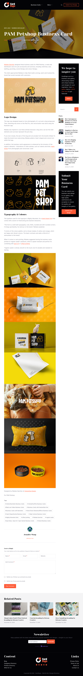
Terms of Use (75, 663)
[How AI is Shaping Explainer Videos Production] (61, 141)
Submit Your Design (71, 5)
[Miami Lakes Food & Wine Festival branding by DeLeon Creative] (15, 609)
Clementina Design (30, 491)
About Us (76, 665)
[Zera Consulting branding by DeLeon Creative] (67, 609)
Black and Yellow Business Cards (14, 507)
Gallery (69, 98)
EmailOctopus (45, 646)
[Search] (61, 5)
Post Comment (10, 586)
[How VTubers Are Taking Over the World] (61, 151)
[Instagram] (36, 664)
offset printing (25, 243)
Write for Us (8, 668)
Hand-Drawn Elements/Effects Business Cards (39, 510)
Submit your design (68, 211)
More (49, 5)
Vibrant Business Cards (44, 520)
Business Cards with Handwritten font (37, 507)
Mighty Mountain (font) (11, 517)
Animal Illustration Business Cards (14, 504)
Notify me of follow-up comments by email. (19, 577)
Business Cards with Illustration (14, 510)
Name (7, 556)
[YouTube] (46, 664)
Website (43, 556)
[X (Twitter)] (41, 664)
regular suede (49, 517)
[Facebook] (39, 664)
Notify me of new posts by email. (16, 581)
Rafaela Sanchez (9, 64)
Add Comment (9, 562)
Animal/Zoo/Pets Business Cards (36, 504)
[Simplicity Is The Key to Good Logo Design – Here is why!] (61, 132)
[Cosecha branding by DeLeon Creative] (41, 609)
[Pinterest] (43, 664)
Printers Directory (9, 665)
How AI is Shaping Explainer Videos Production (70, 141)
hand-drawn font (47, 218)
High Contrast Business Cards (37, 514)
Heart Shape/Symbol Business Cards (15, 514)
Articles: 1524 (30, 538)
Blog (5, 661)
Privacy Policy (74, 661)
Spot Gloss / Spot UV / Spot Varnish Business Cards (19, 520)
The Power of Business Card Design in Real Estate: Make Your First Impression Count (72, 161)
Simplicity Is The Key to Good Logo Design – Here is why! (72, 132)
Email (25, 556)
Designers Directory (10, 663)
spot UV (16, 243)
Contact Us (75, 668)
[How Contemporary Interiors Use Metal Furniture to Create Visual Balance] (61, 120)
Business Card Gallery (18, 28)
